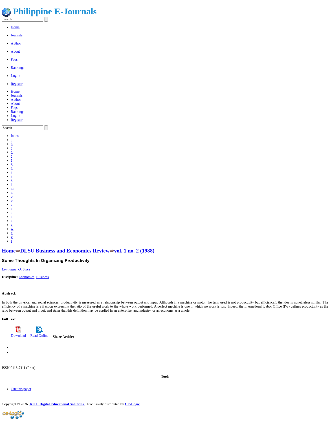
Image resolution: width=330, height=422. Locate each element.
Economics (26, 277)
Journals (16, 35)
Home (15, 27)
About (15, 51)
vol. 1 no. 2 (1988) (134, 251)
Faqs (14, 59)
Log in (15, 76)
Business (42, 277)
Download (18, 335)
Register (16, 84)
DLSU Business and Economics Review (65, 251)
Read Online (39, 335)
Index (15, 136)
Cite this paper (21, 389)
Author (16, 43)
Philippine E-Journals (54, 11)
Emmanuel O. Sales (16, 269)
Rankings (17, 67)
